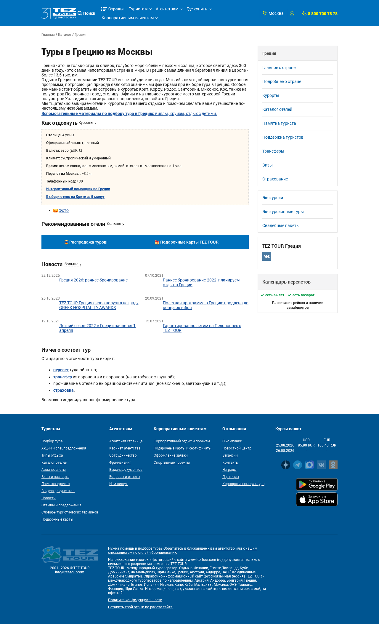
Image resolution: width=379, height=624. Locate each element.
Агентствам (167, 9)
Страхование (275, 179)
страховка (63, 390)
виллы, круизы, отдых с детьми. (129, 113)
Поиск (89, 13)
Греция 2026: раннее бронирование (93, 280)
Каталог (64, 34)
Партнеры (230, 476)
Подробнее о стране (281, 81)
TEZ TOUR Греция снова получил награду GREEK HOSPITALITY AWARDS (99, 305)
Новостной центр (236, 448)
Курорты (85, 122)
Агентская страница (125, 441)
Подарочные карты (57, 519)
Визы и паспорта (55, 476)
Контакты (230, 462)
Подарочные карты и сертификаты (182, 448)
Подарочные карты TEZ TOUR (189, 242)
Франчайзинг (120, 462)
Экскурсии (272, 197)
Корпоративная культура (243, 483)
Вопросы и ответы (124, 476)
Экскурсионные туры (283, 211)
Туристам (138, 9)
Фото (64, 210)
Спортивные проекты (172, 462)
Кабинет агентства (124, 448)
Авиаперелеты (53, 469)
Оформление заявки (171, 455)
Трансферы (273, 151)
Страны (116, 9)
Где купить (197, 9)
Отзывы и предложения (61, 505)
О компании (232, 441)
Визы (267, 165)
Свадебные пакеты (281, 225)
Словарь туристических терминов (69, 512)
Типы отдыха (52, 455)
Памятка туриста (279, 123)
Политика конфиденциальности (135, 600)
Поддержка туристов (282, 137)
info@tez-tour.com (69, 572)
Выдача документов (58, 490)
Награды (229, 469)
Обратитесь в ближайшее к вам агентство (199, 548)
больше (114, 223)
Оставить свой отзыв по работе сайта (140, 607)
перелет (61, 369)
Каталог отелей (277, 109)
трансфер (62, 377)
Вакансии (230, 455)
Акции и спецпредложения (63, 448)
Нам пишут (118, 483)
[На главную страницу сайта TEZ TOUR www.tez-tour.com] (58, 13)
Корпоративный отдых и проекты (182, 441)
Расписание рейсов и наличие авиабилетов (297, 305)
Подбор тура (51, 441)
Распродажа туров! (88, 242)
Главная (48, 34)
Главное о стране (279, 67)
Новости (48, 497)
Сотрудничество (123, 455)
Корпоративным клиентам (128, 17)
